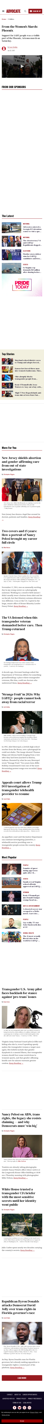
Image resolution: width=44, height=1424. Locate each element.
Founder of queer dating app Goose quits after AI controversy (30, 871)
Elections (26, 251)
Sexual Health (28, 933)
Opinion (26, 892)
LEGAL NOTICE (27, 1402)
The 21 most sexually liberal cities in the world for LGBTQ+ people (32, 939)
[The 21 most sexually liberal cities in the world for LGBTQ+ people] (11, 937)
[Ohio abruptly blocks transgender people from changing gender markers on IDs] (7, 377)
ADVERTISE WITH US (8, 1398)
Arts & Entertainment (31, 906)
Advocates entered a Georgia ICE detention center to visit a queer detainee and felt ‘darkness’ (32, 231)
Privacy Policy (34, 1412)
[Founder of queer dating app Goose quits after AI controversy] (11, 869)
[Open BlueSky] (19, 1407)
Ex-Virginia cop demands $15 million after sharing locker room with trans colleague (31, 272)
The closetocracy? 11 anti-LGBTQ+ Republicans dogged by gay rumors (32, 243)
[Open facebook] (14, 1407)
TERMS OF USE (17, 1402)
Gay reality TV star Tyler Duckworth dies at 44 (32, 924)
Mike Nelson (7, 547)
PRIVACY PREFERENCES (35, 1398)
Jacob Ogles (7, 799)
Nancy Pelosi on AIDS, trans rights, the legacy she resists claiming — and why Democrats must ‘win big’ (21, 1120)
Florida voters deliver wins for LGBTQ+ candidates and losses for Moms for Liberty (32, 257)
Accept (22, 1421)
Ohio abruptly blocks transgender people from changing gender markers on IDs (28, 378)
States (25, 265)
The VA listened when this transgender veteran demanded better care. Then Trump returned (22, 623)
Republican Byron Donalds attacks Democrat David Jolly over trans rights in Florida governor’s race (20, 1307)
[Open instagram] (29, 1407)
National (26, 224)
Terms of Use (6, 1415)
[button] (22, 66)
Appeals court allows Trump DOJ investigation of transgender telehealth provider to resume (22, 788)
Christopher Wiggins (9, 474)
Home (4, 19)
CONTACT (10, 1394)
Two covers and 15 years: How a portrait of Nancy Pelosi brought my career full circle (19, 537)
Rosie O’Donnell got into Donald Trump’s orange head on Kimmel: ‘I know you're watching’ (32, 900)
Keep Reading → (21, 606)
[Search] (25, 11)
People (25, 865)
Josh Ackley (7, 707)
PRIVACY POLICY (21, 1398)
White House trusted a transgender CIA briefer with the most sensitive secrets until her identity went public (19, 1197)
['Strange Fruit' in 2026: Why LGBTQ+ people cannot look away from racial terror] (22, 722)
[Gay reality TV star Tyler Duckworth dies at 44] (11, 923)
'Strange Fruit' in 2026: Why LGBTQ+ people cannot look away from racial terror (21, 698)
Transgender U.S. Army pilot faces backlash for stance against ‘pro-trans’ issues (22, 993)
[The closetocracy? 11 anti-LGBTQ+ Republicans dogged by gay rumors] (11, 241)
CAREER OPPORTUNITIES (30, 1394)
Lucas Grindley (13, 47)
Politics (11, 19)
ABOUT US (17, 1394)
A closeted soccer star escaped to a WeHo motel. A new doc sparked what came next (32, 913)
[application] (22, 66)
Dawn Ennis (7, 1002)
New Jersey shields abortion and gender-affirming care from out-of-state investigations (21, 463)
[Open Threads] (24, 1407)
